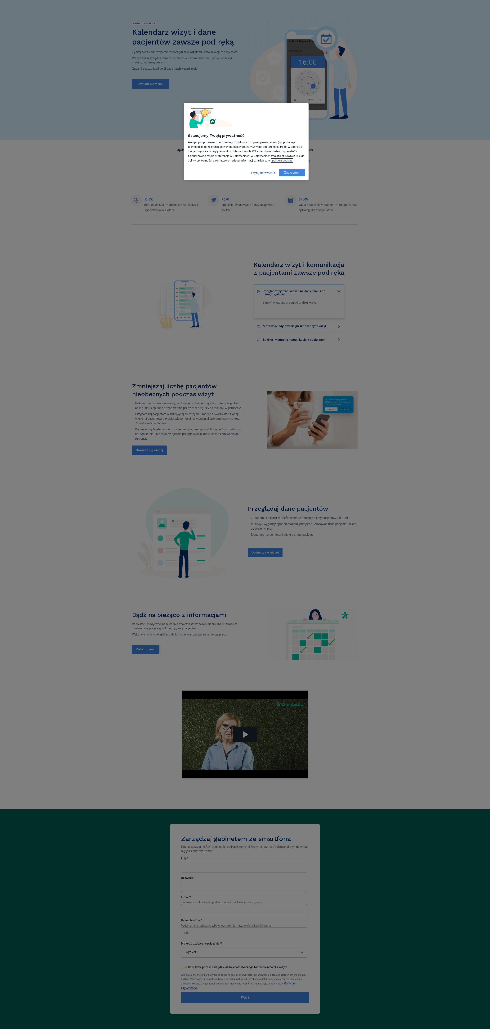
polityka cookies (281, 160)
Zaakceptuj (292, 172)
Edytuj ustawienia (263, 173)
